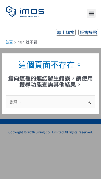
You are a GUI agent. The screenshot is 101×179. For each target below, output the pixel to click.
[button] (91, 13)
